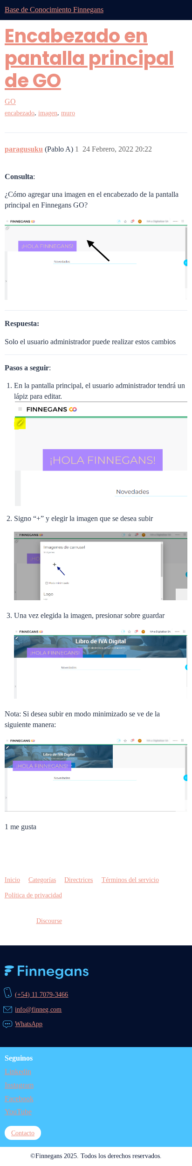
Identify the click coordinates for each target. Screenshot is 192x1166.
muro (68, 113)
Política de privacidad (33, 895)
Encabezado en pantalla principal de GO (89, 58)
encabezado (19, 113)
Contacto (22, 1133)
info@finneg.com (38, 1009)
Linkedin (18, 1072)
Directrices (78, 879)
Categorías (42, 879)
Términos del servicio (130, 879)
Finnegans (47, 972)
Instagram (19, 1085)
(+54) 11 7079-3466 (41, 994)
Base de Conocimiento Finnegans (54, 10)
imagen (47, 113)
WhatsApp (28, 1023)
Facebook (19, 1099)
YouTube (18, 1112)
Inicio (12, 879)
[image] (96, 259)
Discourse (49, 920)
